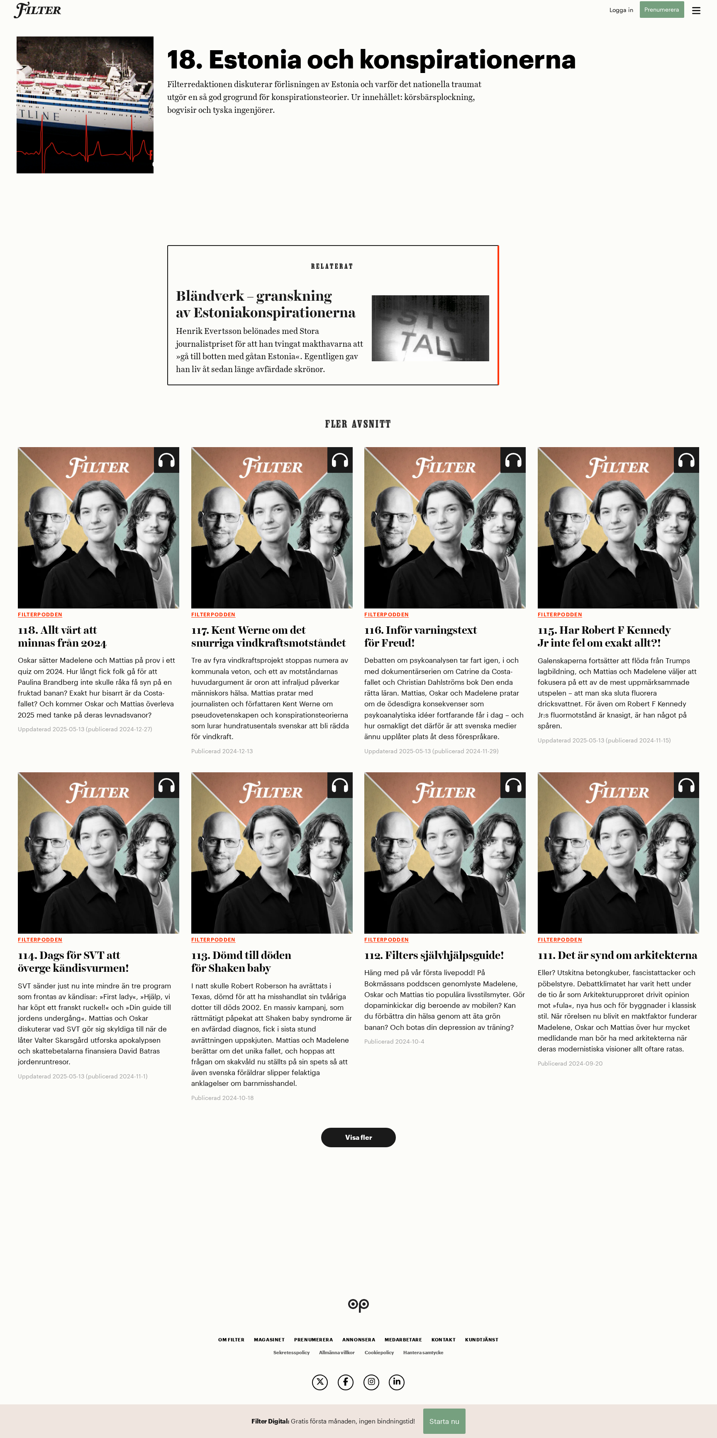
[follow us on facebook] (346, 1382)
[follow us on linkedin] (397, 1382)
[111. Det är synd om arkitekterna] (618, 853)
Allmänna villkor (337, 1352)
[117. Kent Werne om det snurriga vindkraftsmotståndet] (272, 527)
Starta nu (444, 1421)
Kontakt (444, 1339)
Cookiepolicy (379, 1352)
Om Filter (231, 1339)
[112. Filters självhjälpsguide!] (445, 853)
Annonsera (358, 1339)
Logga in (621, 9)
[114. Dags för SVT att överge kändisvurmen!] (98, 853)
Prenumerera (661, 9)
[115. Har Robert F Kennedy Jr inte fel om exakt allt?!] (618, 527)
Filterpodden (40, 614)
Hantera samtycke (423, 1352)
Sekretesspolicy (291, 1352)
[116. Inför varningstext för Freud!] (445, 527)
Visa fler (358, 1137)
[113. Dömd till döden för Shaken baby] (272, 853)
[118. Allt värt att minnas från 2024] (98, 527)
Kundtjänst (481, 1339)
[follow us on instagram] (371, 1382)
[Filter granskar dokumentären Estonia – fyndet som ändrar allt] (430, 332)
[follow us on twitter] (320, 1382)
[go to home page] (39, 10)
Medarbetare (403, 1339)
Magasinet (269, 1339)
